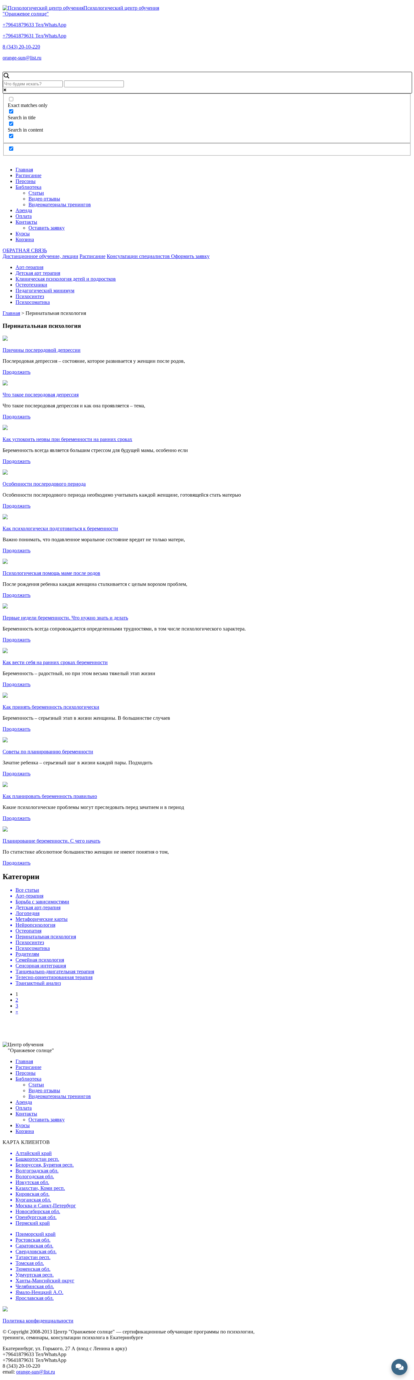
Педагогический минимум (45, 290)
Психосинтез (30, 296)
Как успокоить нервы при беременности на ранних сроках (67, 439)
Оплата (24, 216)
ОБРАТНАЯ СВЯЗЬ (25, 250)
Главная (24, 169)
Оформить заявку (190, 256)
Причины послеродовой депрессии (42, 350)
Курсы (23, 233)
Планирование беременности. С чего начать (51, 841)
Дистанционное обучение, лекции (40, 256)
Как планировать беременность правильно (50, 796)
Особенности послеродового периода (44, 484)
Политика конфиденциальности (38, 1320)
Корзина (25, 239)
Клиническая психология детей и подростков (66, 279)
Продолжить (16, 372)
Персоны (26, 181)
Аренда (24, 210)
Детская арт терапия (38, 273)
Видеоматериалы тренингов (59, 204)
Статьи (36, 193)
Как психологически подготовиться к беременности (60, 528)
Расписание (28, 175)
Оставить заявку (46, 228)
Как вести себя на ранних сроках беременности (55, 662)
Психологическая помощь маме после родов (51, 573)
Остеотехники (31, 284)
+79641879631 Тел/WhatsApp (34, 35)
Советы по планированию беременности (48, 751)
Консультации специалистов (139, 256)
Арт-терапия (29, 267)
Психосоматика (33, 302)
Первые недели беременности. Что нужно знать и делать (65, 617)
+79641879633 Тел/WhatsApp (34, 24)
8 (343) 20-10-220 (21, 46)
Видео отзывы (44, 198)
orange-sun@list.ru (22, 57)
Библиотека (28, 187)
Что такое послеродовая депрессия (41, 394)
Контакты (26, 222)
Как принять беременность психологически (51, 707)
